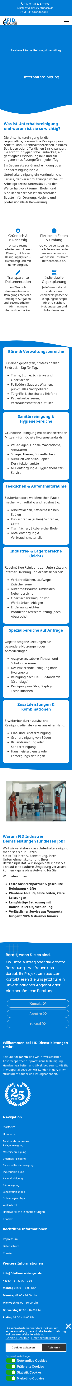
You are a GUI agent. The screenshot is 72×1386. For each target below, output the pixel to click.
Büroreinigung (11, 1185)
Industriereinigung (13, 1172)
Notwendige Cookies (32, 1360)
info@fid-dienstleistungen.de (36, 8)
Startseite (9, 1127)
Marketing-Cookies (30, 1378)
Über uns (9, 1134)
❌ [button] (68, 1326)
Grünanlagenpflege (14, 1198)
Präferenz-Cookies (30, 1366)
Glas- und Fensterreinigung (18, 1165)
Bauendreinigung (13, 1178)
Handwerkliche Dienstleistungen (24, 1212)
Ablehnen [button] (54, 1347)
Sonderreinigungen (14, 1191)
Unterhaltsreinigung (14, 1158)
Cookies (8, 1253)
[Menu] (66, 21)
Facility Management (16, 1141)
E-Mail (36, 1024)
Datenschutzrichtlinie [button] (45, 1338)
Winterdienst (10, 1205)
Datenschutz (11, 1246)
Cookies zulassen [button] (23, 1347)
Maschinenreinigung (14, 1152)
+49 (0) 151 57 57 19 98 (36, 3)
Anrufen (36, 1013)
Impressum (10, 1239)
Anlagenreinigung (13, 1145)
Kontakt (36, 1003)
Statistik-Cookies (29, 1372)
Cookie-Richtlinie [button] (17, 1338)
